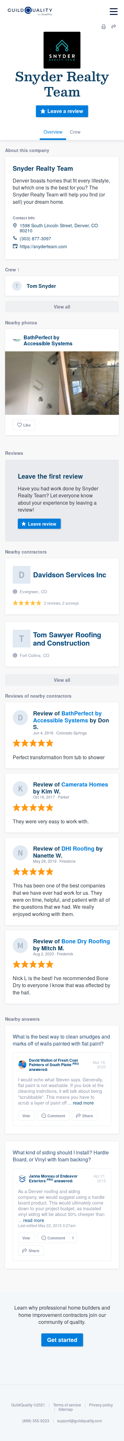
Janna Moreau (42, 1176)
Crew (75, 132)
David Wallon (40, 1060)
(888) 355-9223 (35, 1420)
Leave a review (65, 111)
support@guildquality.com (79, 1420)
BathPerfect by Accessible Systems (48, 340)
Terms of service (67, 1404)
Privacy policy (101, 1404)
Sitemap (66, 1409)
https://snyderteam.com (43, 246)
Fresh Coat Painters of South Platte (53, 1062)
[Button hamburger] (114, 11)
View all (62, 306)
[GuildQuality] (29, 12)
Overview (53, 132)
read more (83, 1102)
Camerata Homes (84, 784)
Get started (62, 1340)
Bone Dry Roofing (85, 941)
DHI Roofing (77, 848)
